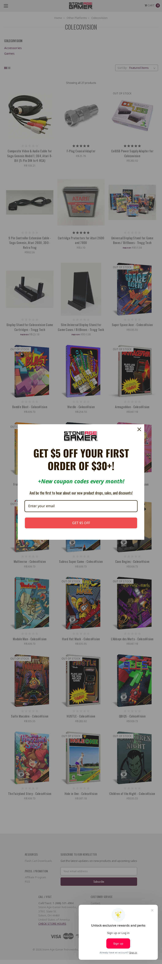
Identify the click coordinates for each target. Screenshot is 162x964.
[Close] (139, 429)
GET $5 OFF (81, 523)
